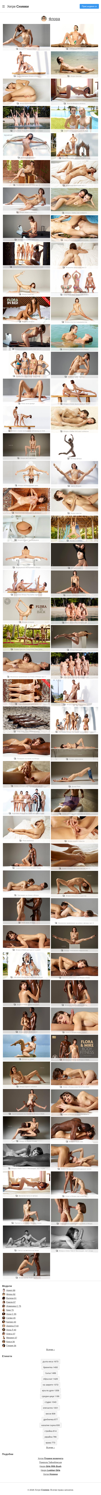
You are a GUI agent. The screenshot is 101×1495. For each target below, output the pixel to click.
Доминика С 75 (13, 1306)
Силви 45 (11, 1317)
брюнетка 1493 (50, 1367)
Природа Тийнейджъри (50, 1462)
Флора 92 (10, 1294)
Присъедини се (89, 6)
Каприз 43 (11, 1321)
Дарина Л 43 (12, 1325)
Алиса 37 (10, 1333)
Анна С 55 (11, 1313)
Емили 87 (11, 1302)
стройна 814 (51, 1430)
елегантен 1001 (50, 1407)
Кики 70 (10, 1309)
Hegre (50, 1466)
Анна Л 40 (11, 1329)
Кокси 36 (10, 1341)
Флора (54, 18)
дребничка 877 (50, 1419)
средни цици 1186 (50, 1396)
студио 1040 (50, 1402)
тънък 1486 (50, 1373)
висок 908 (50, 1413)
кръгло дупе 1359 (50, 1390)
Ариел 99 (10, 1290)
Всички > (50, 1349)
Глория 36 (11, 1345)
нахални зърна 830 (50, 1425)
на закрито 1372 (50, 1384)
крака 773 (50, 1442)
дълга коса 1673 (50, 1361)
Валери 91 (11, 1298)
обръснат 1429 (50, 1378)
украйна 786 (51, 1436)
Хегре (18, 6)
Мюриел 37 (11, 1337)
